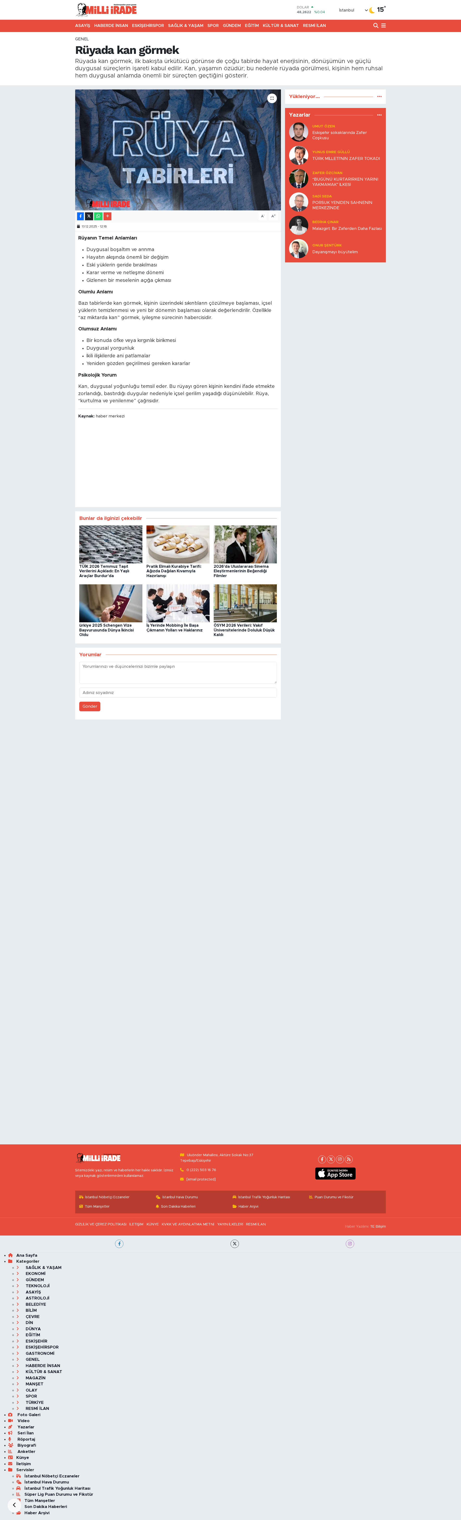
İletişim (23, 1464)
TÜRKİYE (34, 1402)
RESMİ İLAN (314, 26)
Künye (22, 1458)
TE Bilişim (378, 1226)
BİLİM (30, 1310)
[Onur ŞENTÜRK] (298, 248)
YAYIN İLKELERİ (230, 1224)
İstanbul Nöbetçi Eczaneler (107, 1197)
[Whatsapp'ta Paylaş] (98, 216)
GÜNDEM (232, 26)
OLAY (30, 1390)
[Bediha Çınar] (298, 225)
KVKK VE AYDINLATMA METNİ (188, 1224)
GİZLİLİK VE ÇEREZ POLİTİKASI (101, 1224)
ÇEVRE (32, 1317)
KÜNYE (152, 1224)
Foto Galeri (28, 1415)
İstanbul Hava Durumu (180, 1197)
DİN (28, 1323)
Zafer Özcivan (327, 173)
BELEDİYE (35, 1304)
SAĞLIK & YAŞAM (185, 26)
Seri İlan (25, 1433)
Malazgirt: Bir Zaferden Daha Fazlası (347, 229)
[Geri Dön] (14, 1505)
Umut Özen (323, 126)
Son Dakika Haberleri (178, 1206)
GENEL (82, 39)
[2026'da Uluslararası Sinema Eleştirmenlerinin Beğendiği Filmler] (245, 544)
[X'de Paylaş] (89, 216)
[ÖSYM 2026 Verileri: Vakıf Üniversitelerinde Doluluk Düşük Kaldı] (245, 603)
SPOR (213, 26)
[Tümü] (379, 97)
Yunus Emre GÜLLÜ (331, 152)
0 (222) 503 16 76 (201, 1170)
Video (23, 1421)
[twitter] (234, 1244)
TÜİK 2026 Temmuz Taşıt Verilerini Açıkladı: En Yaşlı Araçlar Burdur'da (104, 571)
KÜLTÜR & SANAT (281, 26)
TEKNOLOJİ (37, 1286)
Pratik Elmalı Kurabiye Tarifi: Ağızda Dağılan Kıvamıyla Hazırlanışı (173, 571)
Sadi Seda (322, 196)
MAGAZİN (35, 1378)
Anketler (25, 1452)
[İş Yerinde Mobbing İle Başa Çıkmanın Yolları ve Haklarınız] (178, 603)
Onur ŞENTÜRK (327, 245)
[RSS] (349, 1159)
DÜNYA (32, 1329)
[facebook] (119, 1244)
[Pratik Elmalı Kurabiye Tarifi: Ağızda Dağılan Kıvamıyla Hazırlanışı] (178, 544)
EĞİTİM (252, 26)
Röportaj (25, 1439)
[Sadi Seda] (298, 202)
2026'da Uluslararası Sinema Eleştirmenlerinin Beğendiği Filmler (241, 571)
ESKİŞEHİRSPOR (148, 26)
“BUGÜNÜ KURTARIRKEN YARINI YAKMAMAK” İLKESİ (345, 181)
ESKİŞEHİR (35, 1341)
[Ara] (376, 26)
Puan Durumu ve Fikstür (334, 1197)
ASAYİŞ (82, 26)
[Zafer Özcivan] (298, 179)
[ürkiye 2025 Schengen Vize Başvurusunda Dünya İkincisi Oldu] (110, 603)
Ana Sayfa (26, 1255)
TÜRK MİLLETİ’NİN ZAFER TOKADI (346, 159)
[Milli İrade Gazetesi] (106, 10)
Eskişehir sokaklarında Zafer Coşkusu (339, 135)
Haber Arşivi (248, 1206)
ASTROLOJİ (36, 1298)
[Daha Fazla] (107, 216)
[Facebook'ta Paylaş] (80, 216)
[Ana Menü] (382, 26)
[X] (331, 1159)
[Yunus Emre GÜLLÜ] (298, 155)
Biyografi (26, 1445)
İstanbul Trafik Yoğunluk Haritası (264, 1197)
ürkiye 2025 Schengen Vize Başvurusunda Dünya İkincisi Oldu (106, 630)
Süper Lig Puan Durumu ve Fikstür (58, 1494)
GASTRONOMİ (39, 1353)
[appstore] (335, 1173)
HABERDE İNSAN (111, 26)
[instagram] (350, 1244)
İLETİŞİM (136, 1224)
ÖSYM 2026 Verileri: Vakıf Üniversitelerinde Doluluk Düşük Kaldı (244, 630)
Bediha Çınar (325, 222)
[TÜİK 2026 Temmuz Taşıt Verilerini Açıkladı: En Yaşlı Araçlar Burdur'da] (110, 544)
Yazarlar (25, 1427)
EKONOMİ (35, 1274)
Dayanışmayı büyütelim (335, 252)
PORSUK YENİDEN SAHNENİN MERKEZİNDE (342, 205)
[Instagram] (340, 1159)
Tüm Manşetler (97, 1206)
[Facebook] (322, 1159)
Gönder (90, 706)
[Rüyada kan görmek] (178, 149)
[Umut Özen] (298, 132)
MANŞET (33, 1384)
